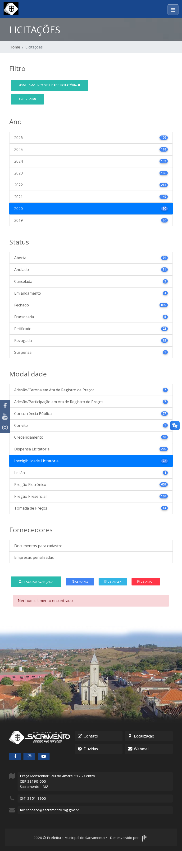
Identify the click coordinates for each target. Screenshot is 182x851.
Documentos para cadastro (38, 545)
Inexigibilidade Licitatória (48, 85)
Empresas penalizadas (34, 557)
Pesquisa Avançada (37, 582)
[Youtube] (5, 416)
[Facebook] (5, 405)
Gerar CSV (114, 581)
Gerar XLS (81, 581)
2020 (26, 99)
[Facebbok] (15, 756)
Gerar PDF (147, 581)
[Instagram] (5, 427)
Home (14, 47)
